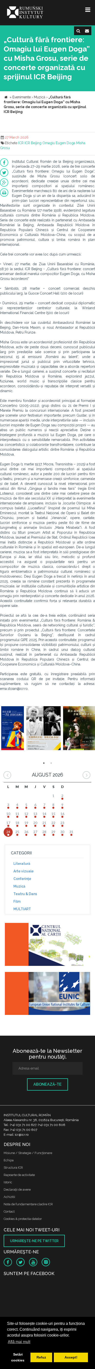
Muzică (19, 886)
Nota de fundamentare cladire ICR (28, 1204)
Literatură (21, 864)
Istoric (8, 1182)
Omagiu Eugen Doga (58, 143)
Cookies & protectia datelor (23, 1219)
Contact (9, 1211)
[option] (12, 728)
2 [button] (51, 763)
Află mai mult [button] (19, 1342)
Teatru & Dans (25, 894)
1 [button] (43, 763)
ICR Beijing (33, 143)
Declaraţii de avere (17, 1189)
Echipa (9, 1160)
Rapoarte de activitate (19, 1175)
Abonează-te (47, 1084)
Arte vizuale (23, 871)
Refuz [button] (41, 1357)
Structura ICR (13, 1167)
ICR (21, 143)
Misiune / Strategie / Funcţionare (28, 1153)
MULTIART (22, 909)
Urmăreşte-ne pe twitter (34, 1241)
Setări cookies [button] (17, 1357)
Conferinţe (22, 879)
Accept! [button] (71, 1357)
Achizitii (9, 1197)
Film (16, 901)
